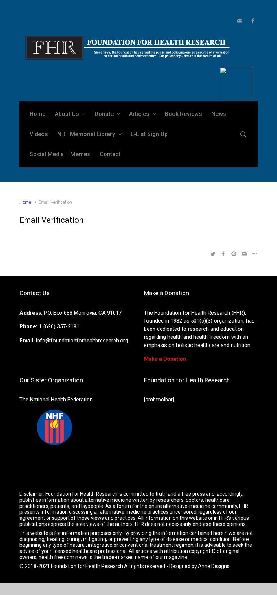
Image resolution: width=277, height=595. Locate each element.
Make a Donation (165, 359)
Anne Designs (213, 566)
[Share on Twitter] (212, 253)
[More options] (254, 253)
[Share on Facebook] (223, 253)
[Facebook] (252, 21)
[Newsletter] (240, 21)
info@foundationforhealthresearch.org (82, 340)
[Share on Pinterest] (233, 253)
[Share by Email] (244, 253)
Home (25, 202)
